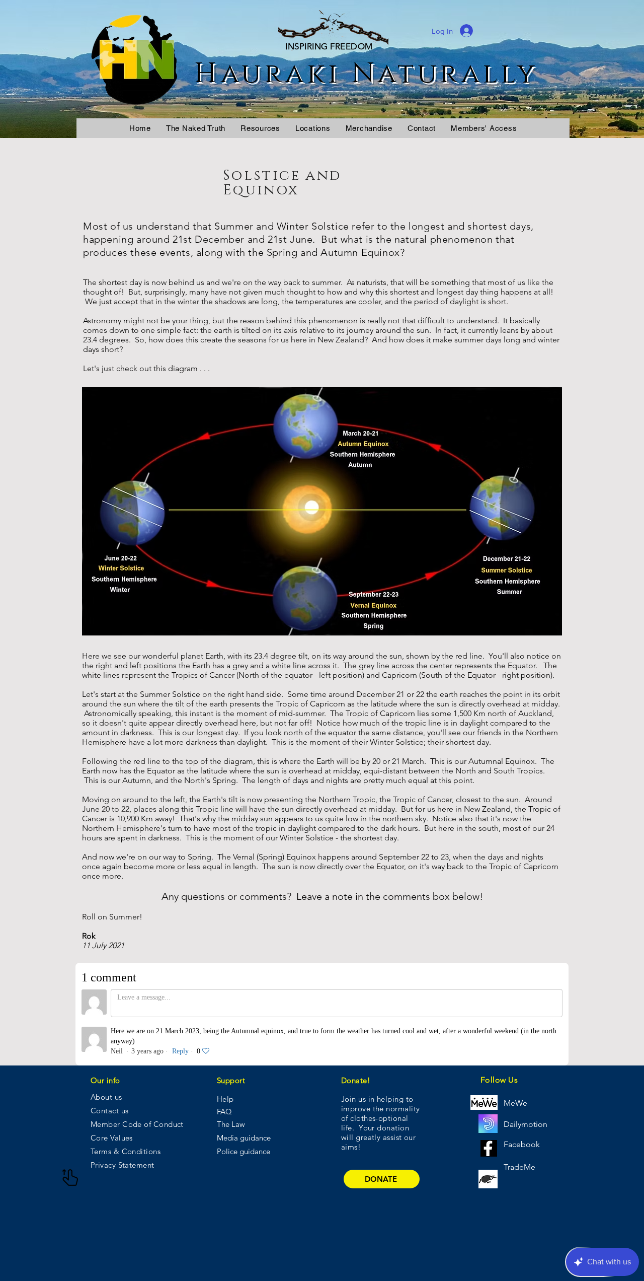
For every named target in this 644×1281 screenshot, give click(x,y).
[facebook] (488, 1148)
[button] (260, 128)
